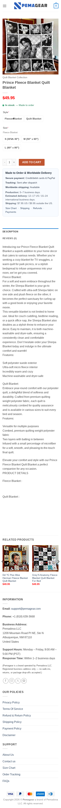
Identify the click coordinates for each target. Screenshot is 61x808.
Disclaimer (9, 735)
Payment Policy (12, 728)
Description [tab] (10, 231)
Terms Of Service (13, 708)
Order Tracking (11, 774)
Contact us (9, 761)
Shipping (24, 208)
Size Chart (11, 208)
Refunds (37, 208)
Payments (10, 212)
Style (6, 112)
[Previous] (3, 568)
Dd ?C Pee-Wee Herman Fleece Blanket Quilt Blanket (15, 578)
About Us (8, 754)
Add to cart (31, 162)
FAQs (6, 781)
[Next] (58, 568)
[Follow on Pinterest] (24, 681)
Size (5, 127)
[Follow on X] (18, 681)
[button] (5, 6)
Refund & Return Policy (17, 715)
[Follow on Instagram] (12, 681)
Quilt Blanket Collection (15, 77)
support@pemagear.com (26, 608)
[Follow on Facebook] (5, 681)
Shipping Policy (12, 721)
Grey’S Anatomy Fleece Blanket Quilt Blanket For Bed (44, 578)
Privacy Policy (11, 702)
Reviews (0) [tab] (10, 238)
